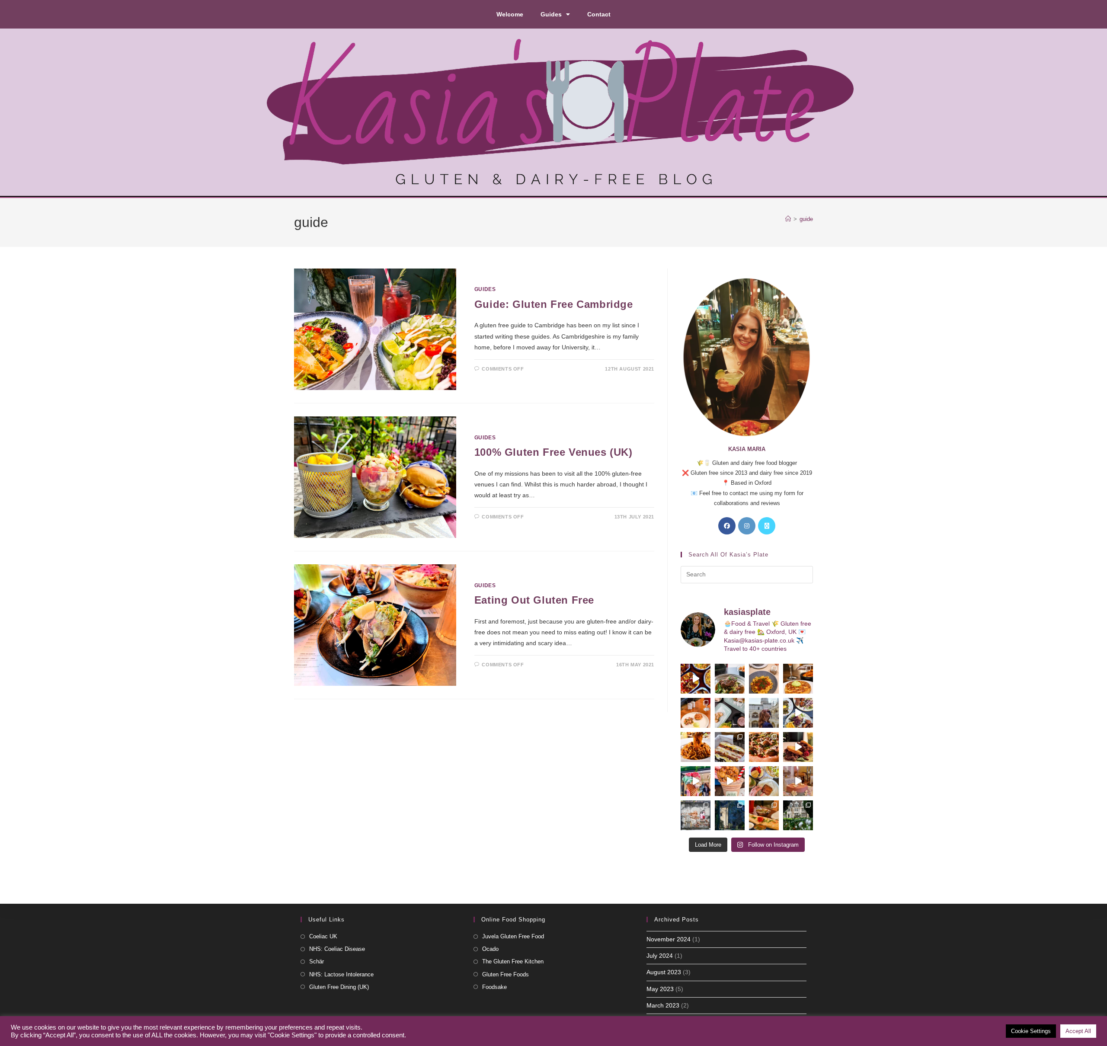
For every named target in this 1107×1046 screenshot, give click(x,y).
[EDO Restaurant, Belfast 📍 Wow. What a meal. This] (798, 679)
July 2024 (659, 955)
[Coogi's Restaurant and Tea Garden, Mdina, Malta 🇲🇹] (695, 747)
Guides (551, 14)
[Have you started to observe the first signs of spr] (798, 815)
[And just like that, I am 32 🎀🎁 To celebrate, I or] (798, 781)
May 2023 (660, 988)
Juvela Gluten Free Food (513, 936)
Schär (316, 961)
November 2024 (668, 939)
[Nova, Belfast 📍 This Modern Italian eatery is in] (764, 679)
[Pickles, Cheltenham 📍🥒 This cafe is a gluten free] (764, 781)
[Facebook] (727, 525)
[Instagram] (746, 525)
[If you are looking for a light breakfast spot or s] (730, 713)
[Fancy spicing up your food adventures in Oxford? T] (764, 815)
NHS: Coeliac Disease (337, 949)
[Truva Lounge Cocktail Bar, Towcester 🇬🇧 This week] (798, 713)
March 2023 (662, 1005)
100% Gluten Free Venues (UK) (553, 452)
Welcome (509, 14)
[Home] (788, 219)
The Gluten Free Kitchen (513, 961)
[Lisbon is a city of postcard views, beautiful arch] (764, 713)
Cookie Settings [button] (1031, 1031)
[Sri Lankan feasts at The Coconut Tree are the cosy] (695, 679)
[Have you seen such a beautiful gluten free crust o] (764, 747)
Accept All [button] (1078, 1031)
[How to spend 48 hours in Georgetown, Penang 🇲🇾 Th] (695, 815)
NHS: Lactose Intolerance (341, 974)
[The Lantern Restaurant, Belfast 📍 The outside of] (730, 679)
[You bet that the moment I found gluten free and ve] (695, 781)
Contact (599, 14)
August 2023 (663, 972)
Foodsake (494, 987)
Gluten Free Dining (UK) (339, 987)
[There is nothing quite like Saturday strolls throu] (730, 815)
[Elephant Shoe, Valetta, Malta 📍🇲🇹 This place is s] (798, 747)
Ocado (490, 949)
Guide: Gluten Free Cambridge (553, 304)
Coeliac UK (323, 936)
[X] (766, 525)
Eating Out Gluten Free (534, 600)
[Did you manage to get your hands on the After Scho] (730, 781)
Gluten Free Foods (505, 974)
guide (806, 219)
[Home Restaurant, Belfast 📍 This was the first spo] (695, 713)
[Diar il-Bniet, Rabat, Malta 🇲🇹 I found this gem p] (730, 747)
